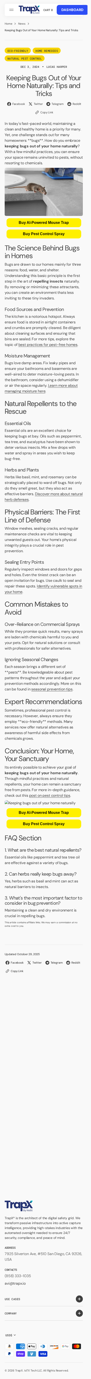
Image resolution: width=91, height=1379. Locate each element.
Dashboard (72, 10)
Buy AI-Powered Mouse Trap (44, 223)
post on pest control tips (49, 795)
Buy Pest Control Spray (44, 234)
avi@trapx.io (15, 1283)
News (21, 24)
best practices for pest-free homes (48, 344)
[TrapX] (29, 10)
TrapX (19, 1370)
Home (8, 24)
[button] (12, 10)
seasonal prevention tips (51, 689)
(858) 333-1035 (18, 1275)
